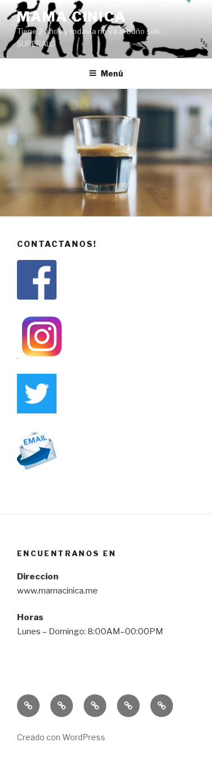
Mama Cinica (72, 16)
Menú (112, 73)
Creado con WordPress (61, 737)
